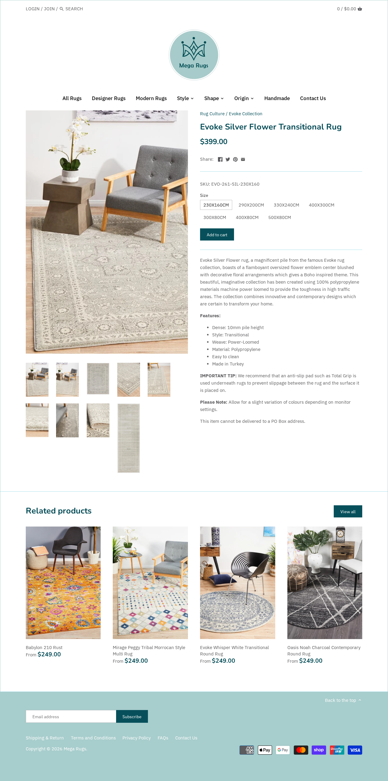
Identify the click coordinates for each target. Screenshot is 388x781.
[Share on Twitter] (228, 158)
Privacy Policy (136, 738)
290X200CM (251, 205)
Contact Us (186, 738)
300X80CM (214, 217)
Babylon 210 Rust (44, 647)
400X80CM (247, 217)
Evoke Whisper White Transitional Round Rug (234, 651)
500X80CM (279, 217)
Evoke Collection (246, 113)
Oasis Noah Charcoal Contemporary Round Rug (323, 651)
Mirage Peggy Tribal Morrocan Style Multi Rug (149, 651)
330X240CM (286, 205)
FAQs (163, 738)
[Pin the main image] (235, 158)
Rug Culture (212, 113)
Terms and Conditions (93, 738)
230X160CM (216, 205)
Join (49, 9)
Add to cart (217, 234)
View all (348, 511)
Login (33, 9)
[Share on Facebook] (220, 158)
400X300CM (321, 205)
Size (204, 195)
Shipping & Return (45, 738)
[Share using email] (243, 158)
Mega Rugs (75, 749)
